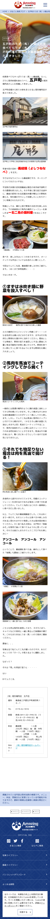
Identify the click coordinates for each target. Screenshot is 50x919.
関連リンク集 (8, 913)
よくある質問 (8, 884)
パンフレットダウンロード (14, 874)
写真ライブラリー (10, 855)
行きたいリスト (13, 898)
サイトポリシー (9, 909)
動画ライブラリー (10, 865)
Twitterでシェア (15, 811)
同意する (23, 912)
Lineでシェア (36, 811)
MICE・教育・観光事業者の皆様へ (17, 904)
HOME (5, 11)
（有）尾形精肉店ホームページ (28, 746)
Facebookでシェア (26, 811)
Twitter (15, 841)
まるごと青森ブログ (17, 11)
